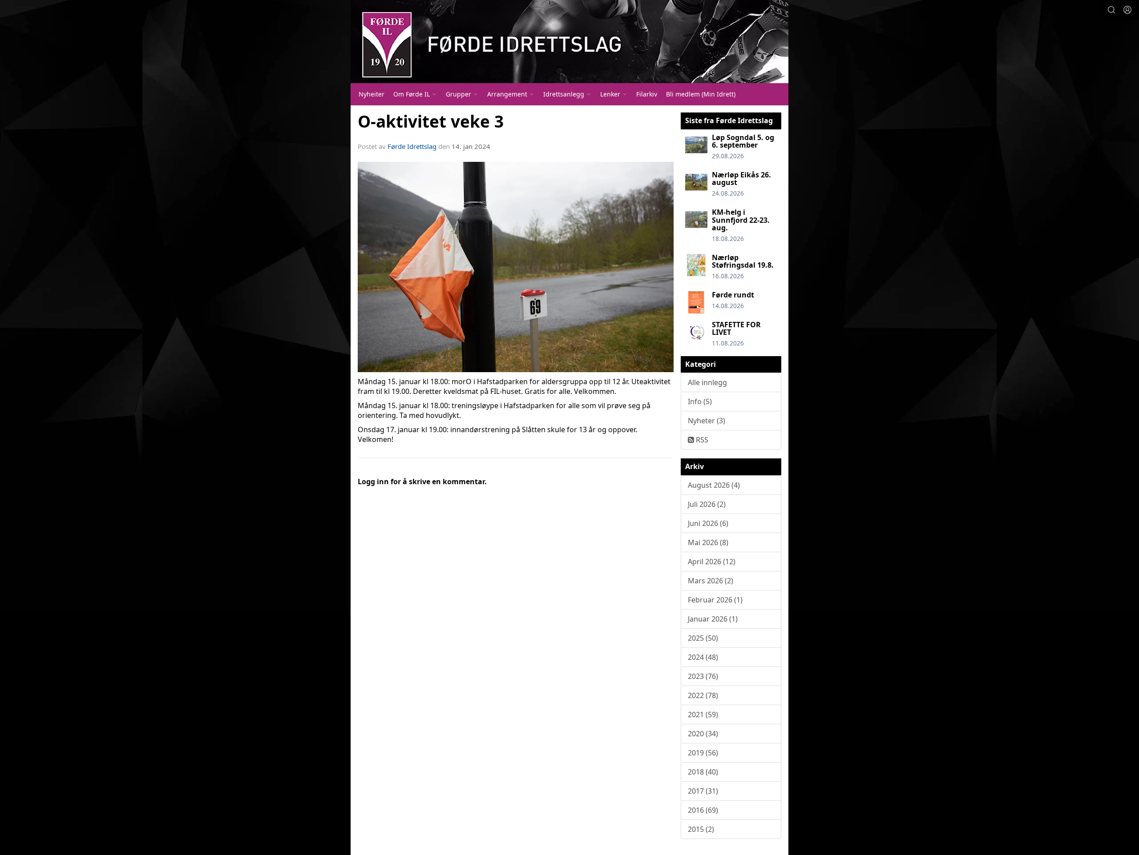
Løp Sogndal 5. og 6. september (743, 141)
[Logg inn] (1127, 10)
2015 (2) (701, 829)
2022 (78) (703, 695)
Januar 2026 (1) (713, 619)
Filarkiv (646, 94)
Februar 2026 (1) (715, 600)
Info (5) (700, 401)
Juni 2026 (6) (708, 523)
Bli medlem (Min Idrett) (700, 94)
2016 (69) (703, 810)
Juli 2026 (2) (707, 504)
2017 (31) (703, 791)
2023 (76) (703, 676)
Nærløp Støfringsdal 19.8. (743, 261)
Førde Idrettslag (412, 146)
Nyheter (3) (706, 420)
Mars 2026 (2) (710, 581)
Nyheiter (371, 94)
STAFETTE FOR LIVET (736, 328)
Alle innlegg (707, 382)
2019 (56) (703, 753)
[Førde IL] (569, 41)
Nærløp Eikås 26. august (741, 179)
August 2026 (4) (714, 485)
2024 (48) (703, 657)
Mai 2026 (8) (708, 542)
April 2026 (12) (711, 561)
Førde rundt (733, 295)
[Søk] (1111, 10)
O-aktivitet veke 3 (431, 121)
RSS (701, 440)
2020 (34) (703, 734)
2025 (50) (703, 638)
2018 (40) (703, 772)
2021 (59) (703, 714)
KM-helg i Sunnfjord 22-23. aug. (741, 220)
